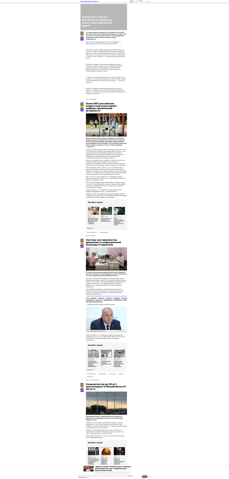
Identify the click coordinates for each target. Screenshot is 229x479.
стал (105, 191)
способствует (98, 336)
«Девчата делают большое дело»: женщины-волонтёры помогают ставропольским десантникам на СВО (113, 468)
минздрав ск (121, 373)
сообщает (91, 42)
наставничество (112, 373)
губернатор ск (90, 376)
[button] (88, 468)
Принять (145, 476)
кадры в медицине (102, 373)
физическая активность (92, 232)
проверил (105, 436)
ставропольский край (104, 232)
